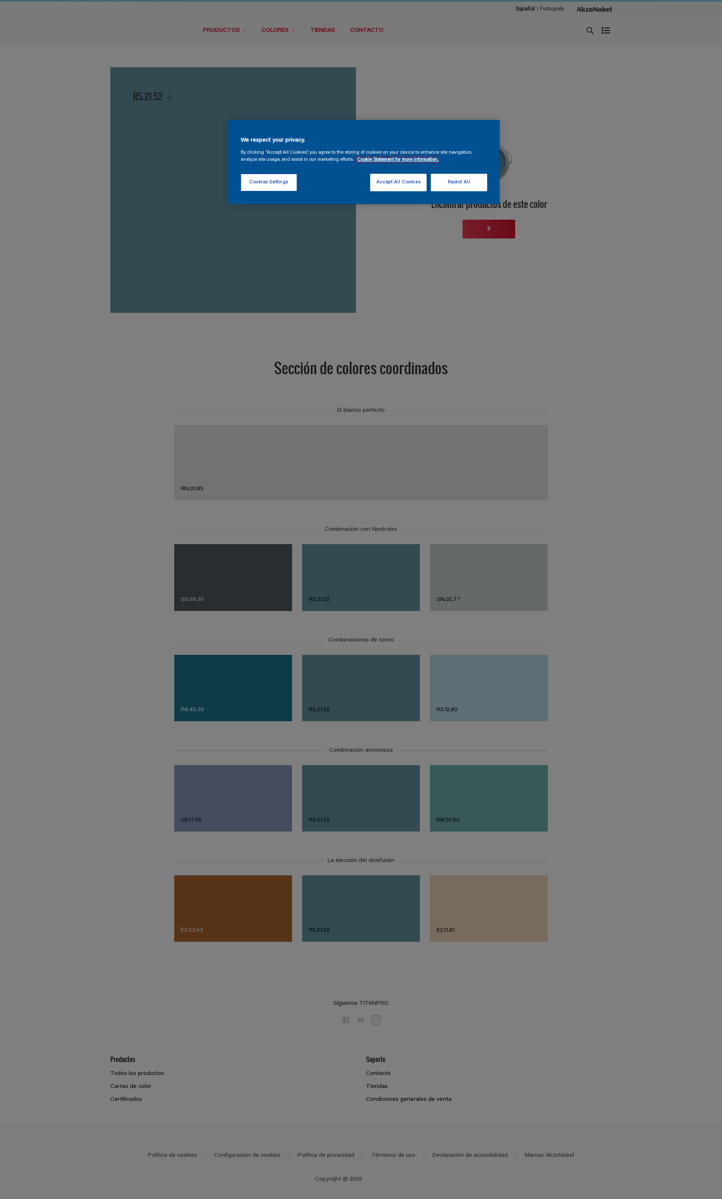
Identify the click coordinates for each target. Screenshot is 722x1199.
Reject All (459, 182)
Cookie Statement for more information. (398, 159)
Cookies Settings (268, 182)
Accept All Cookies (398, 182)
